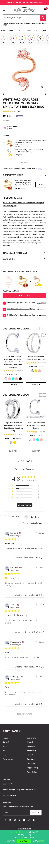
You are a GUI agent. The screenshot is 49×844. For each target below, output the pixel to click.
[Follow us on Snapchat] (33, 820)
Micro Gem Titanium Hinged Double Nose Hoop (36, 358)
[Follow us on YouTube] (24, 820)
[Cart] (45, 9)
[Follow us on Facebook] (5, 820)
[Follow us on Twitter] (10, 820)
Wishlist (30, 742)
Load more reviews (24, 714)
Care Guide (31, 763)
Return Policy (32, 772)
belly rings (27, 23)
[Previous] (4, 94)
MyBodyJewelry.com (24, 828)
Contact (6, 742)
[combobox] (33, 523)
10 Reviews (18, 111)
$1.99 (29, 30)
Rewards (30, 755)
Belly (21, 30)
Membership (31, 751)
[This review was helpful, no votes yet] (37, 557)
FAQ (4, 751)
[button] (40, 328)
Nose (3, 30)
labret (34, 23)
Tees (36, 30)
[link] (6, 378)
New (44, 30)
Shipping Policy (32, 768)
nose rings (19, 23)
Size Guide (31, 759)
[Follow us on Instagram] (14, 820)
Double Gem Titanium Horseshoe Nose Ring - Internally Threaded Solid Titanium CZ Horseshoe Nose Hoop (13, 362)
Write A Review (24, 505)
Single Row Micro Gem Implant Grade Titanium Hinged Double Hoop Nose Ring (13, 427)
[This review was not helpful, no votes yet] (41, 557)
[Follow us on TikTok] (29, 820)
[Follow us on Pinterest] (19, 820)
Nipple (12, 30)
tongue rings (40, 23)
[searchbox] (14, 517)
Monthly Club (32, 746)
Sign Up (35, 813)
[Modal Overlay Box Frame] (24, 837)
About (5, 746)
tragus (5, 25)
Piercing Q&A (8, 759)
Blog (4, 755)
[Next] (45, 94)
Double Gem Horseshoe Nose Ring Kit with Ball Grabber (36, 425)
